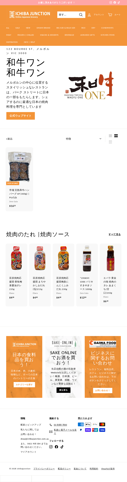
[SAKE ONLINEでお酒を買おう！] (63, 344)
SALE (17, 28)
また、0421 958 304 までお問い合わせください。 (34, 445)
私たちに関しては (30, 429)
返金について (80, 468)
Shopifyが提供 (108, 468)
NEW (28, 28)
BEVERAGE (69, 35)
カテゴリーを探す (24, 384)
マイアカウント (29, 452)
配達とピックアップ (31, 424)
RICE (83, 28)
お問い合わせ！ (102, 390)
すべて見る (115, 234)
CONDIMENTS (107, 28)
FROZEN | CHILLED (26, 35)
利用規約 (94, 468)
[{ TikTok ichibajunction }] (62, 446)
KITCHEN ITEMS (107, 35)
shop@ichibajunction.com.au (35, 439)
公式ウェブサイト (21, 115)
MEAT (8, 35)
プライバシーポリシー (44, 468)
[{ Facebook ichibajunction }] (56, 446)
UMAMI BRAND (43, 28)
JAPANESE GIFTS (87, 35)
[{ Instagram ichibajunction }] (51, 446)
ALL (7, 28)
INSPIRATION (12, 42)
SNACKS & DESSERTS (49, 35)
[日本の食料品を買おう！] (24, 345)
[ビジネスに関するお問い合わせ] (102, 344)
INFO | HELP (29, 42)
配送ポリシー (64, 468)
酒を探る (63, 390)
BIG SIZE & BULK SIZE (66, 28)
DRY (93, 28)
